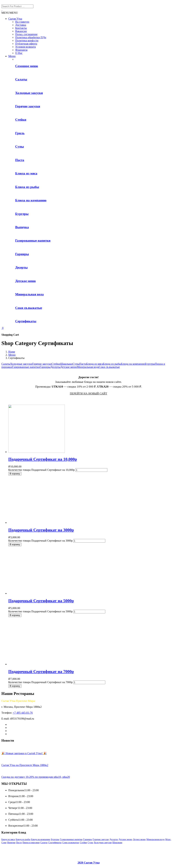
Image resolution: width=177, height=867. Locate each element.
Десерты (55, 367)
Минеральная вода (88, 367)
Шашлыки (66, 363)
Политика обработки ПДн (30, 37)
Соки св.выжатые (109, 367)
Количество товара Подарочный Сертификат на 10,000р (41, 469)
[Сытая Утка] (1, 9)
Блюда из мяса (94, 363)
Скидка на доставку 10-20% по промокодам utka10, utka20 (35, 776)
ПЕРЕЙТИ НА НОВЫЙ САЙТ (88, 393)
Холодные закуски (21, 363)
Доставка (20, 24)
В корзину (15, 473)
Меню (12, 56)
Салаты (5, 363)
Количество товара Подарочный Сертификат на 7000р (40, 682)
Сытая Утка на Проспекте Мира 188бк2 (24, 765)
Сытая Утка (15, 18)
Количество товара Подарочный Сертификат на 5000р (40, 611)
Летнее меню (139, 839)
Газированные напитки (26, 367)
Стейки (56, 363)
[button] (9, 12)
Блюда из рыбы (112, 363)
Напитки (11, 842)
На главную (22, 21)
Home (11, 351)
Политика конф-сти (26, 40)
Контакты (21, 28)
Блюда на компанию (133, 363)
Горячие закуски (42, 363)
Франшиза (21, 49)
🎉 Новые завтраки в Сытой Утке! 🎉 (24, 753)
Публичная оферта (26, 43)
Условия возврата (25, 46)
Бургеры (150, 363)
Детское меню (68, 367)
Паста (82, 363)
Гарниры (45, 367)
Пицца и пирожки (31, 842)
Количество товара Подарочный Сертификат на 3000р (40, 540)
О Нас (18, 53)
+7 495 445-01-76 (23, 712)
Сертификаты (55, 842)
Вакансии (21, 31)
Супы (76, 363)
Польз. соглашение (26, 34)
